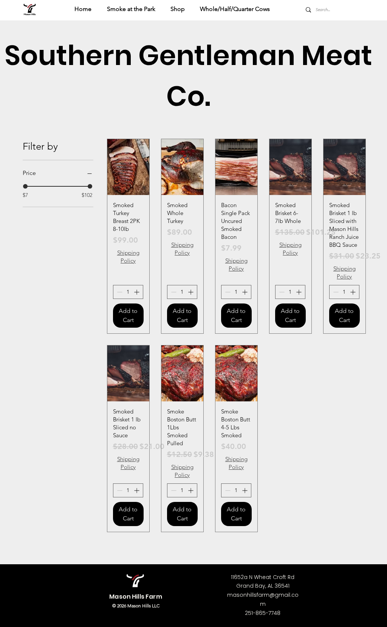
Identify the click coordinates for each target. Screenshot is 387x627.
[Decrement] (119, 292)
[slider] (25, 186)
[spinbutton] (128, 292)
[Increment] (137, 292)
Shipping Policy (128, 256)
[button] (179, 9)
